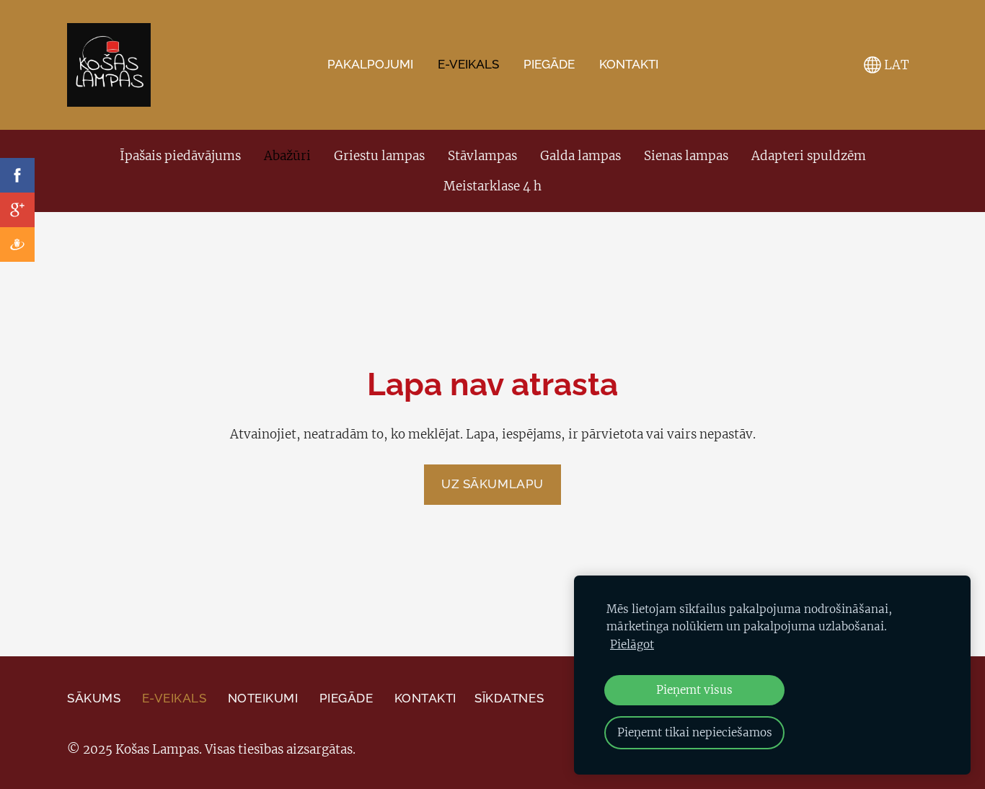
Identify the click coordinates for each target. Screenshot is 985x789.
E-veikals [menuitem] (468, 64)
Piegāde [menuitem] (549, 64)
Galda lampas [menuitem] (580, 156)
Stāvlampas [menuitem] (482, 156)
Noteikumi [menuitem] (263, 698)
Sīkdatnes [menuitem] (509, 698)
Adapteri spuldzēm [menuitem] (808, 156)
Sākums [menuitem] (93, 698)
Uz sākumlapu (492, 484)
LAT (895, 65)
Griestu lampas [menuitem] (379, 156)
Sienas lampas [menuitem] (686, 156)
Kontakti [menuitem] (628, 64)
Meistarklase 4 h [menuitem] (492, 186)
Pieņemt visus (694, 690)
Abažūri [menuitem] (287, 156)
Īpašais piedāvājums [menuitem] (180, 156)
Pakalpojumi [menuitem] (370, 64)
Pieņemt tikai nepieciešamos (694, 732)
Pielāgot (632, 644)
